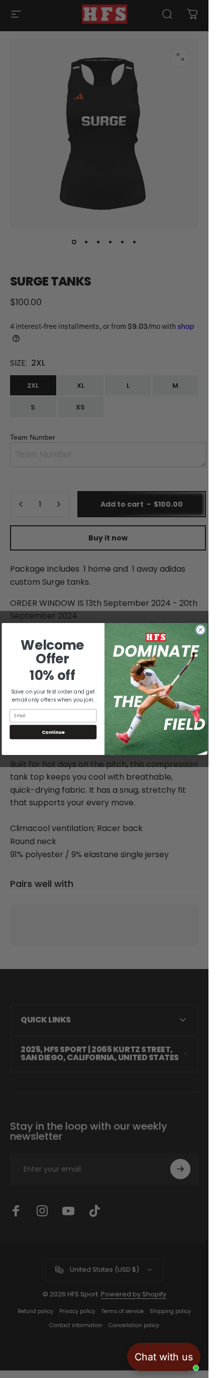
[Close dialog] (199, 629)
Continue (52, 732)
